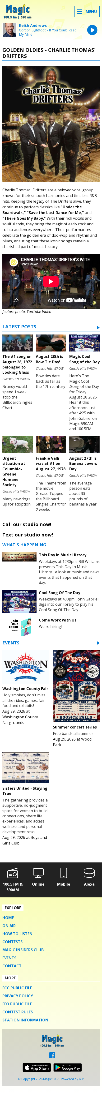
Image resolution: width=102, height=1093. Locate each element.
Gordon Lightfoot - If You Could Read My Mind (47, 32)
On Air (9, 925)
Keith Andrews (33, 25)
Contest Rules (17, 1012)
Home (8, 917)
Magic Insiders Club (23, 949)
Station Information (25, 1020)
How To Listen (17, 933)
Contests (12, 941)
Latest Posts (19, 327)
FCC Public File (17, 987)
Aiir (81, 1079)
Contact (12, 966)
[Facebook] (52, 1056)
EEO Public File (17, 1004)
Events (10, 643)
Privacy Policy (17, 996)
